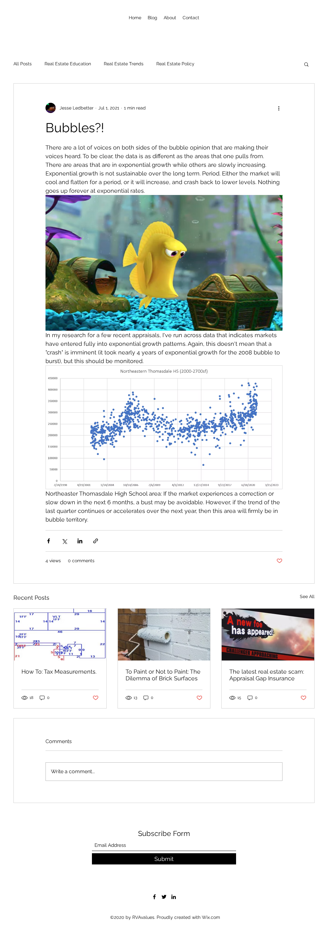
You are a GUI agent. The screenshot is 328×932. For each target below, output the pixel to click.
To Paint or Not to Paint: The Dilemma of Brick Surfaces (163, 675)
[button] (306, 64)
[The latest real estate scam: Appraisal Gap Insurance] (268, 635)
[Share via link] (96, 541)
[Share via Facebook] (48, 541)
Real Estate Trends (124, 63)
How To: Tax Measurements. (58, 671)
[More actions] (279, 108)
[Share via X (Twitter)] (64, 541)
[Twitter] (164, 897)
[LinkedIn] (173, 897)
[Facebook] (154, 897)
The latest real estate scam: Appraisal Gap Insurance (266, 675)
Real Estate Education (68, 63)
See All (307, 596)
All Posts (22, 63)
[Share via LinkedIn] (80, 541)
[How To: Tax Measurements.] (60, 635)
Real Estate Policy (175, 63)
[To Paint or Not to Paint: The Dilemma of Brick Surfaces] (164, 635)
